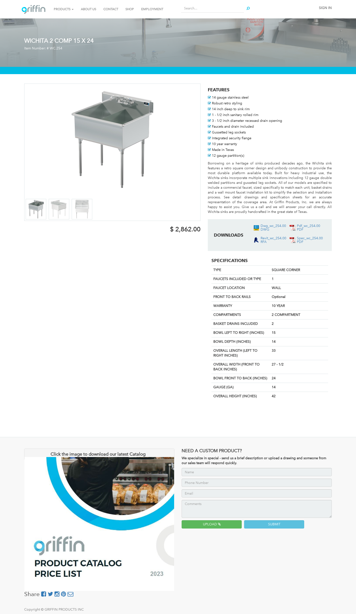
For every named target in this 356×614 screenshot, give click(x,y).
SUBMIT (274, 524)
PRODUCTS (62, 9)
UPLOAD (210, 524)
